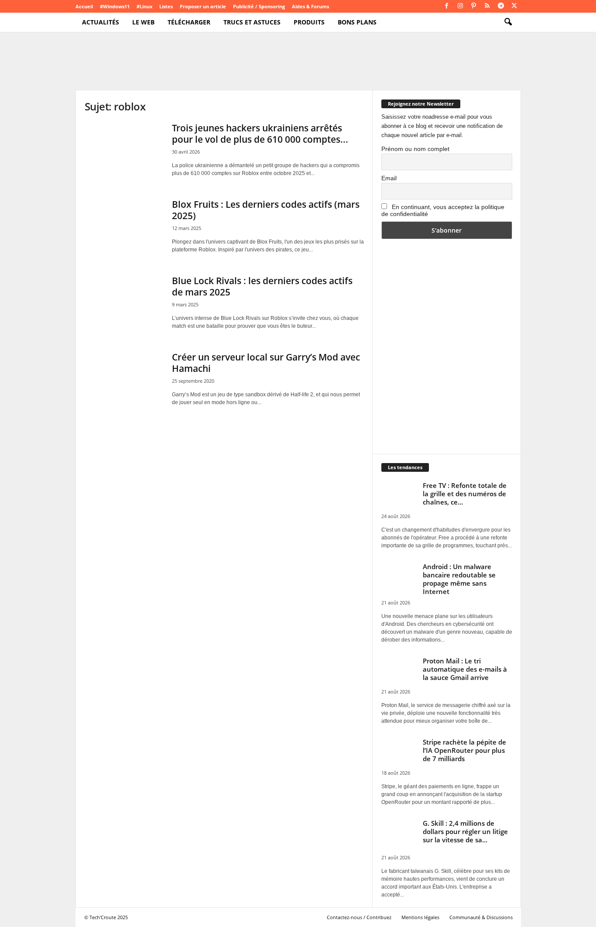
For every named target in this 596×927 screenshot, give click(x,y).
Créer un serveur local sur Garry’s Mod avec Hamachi (266, 362)
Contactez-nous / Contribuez (359, 917)
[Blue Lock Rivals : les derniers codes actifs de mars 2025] (124, 304)
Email (389, 178)
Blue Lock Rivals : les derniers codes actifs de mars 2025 (262, 286)
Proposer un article (203, 6)
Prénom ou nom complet (415, 148)
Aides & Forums (310, 6)
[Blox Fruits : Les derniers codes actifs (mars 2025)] (124, 228)
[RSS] (487, 6)
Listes (166, 6)
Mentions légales (420, 917)
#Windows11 (115, 6)
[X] (514, 6)
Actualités (100, 22)
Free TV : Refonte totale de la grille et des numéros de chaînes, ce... (465, 493)
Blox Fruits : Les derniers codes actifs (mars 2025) (266, 210)
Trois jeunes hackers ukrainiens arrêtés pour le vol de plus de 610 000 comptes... (260, 133)
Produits (309, 22)
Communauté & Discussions (481, 917)
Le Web (143, 22)
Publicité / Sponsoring (259, 6)
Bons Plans (357, 22)
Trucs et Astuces (252, 22)
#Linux (144, 6)
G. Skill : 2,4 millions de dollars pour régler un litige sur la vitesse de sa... (465, 831)
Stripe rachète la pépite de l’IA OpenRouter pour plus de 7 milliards (464, 750)
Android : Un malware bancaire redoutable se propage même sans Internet (459, 579)
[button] (507, 22)
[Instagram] (460, 6)
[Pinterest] (474, 6)
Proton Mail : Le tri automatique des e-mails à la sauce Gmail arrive (465, 669)
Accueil (84, 6)
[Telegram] (501, 6)
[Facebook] (447, 6)
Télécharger (189, 22)
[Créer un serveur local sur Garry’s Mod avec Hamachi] (124, 380)
